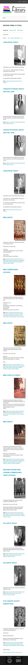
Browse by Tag (12, 30)
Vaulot (8, 263)
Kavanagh (17, 459)
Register (24, 1)
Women (12, 123)
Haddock (18, 364)
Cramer (10, 459)
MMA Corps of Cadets (11, 375)
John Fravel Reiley (10, 42)
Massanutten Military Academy (9, 260)
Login (19, 1)
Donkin (17, 312)
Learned (8, 314)
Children (7, 81)
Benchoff (11, 259)
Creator (12, 38)
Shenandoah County (17, 81)
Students (21, 261)
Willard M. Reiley (10, 523)
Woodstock (5, 415)
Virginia (4, 82)
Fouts (18, 259)
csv (6, 652)
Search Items (20, 30)
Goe (14, 459)
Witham (17, 368)
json (13, 652)
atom (4, 652)
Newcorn (17, 315)
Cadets (15, 259)
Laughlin (22, 459)
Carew (14, 312)
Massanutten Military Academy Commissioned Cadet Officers (12, 472)
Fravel (14, 122)
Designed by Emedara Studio (10, 660)
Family (11, 122)
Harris (22, 364)
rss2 (21, 652)
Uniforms (5, 263)
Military (20, 260)
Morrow (4, 261)
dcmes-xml (9, 652)
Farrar (22, 512)
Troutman (5, 368)
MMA (23, 260)
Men (17, 260)
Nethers (17, 644)
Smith (16, 367)
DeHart (18, 512)
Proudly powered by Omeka (18, 660)
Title (9, 38)
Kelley (4, 314)
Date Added (17, 38)
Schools (20, 412)
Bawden (7, 259)
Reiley (11, 81)
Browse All (5, 30)
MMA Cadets (8, 217)
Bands (7, 411)
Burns (11, 364)
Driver (21, 312)
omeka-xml (17, 652)
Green (21, 259)
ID (21, 38)
